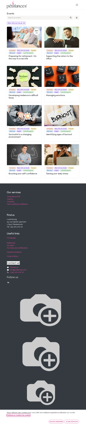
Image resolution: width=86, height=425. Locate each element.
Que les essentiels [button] (56, 421)
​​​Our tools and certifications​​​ (17, 248)
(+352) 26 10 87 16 (17, 272)
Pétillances (11, 243)
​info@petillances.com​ (18, 270)
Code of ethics (12, 256)
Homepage (11, 238)
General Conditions (14, 252)
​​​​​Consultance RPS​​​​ (13, 197)
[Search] (70, 18)
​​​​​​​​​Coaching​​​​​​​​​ (10, 202)
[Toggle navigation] (77, 4)
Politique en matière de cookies (18, 415)
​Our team (10, 245)
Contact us (14, 267)
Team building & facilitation (17, 204)
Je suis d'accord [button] (72, 421)
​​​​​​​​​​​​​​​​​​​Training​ (10, 199)
